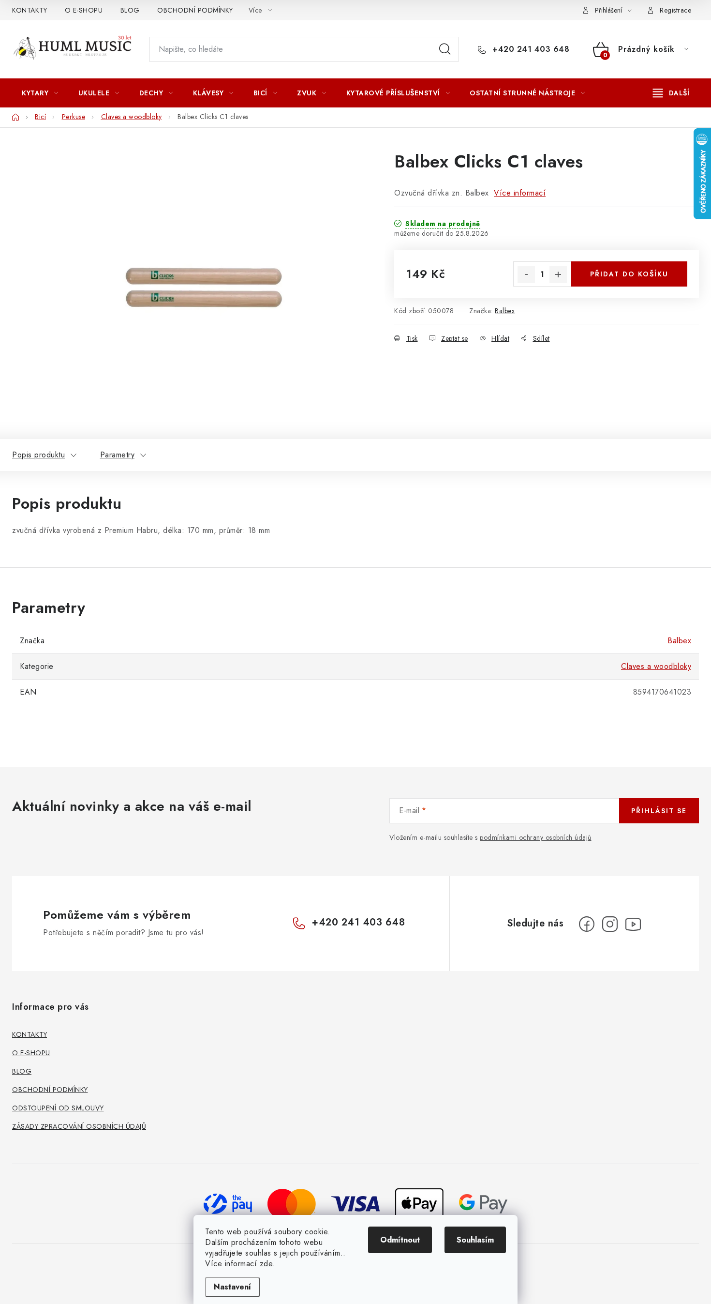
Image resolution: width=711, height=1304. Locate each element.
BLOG (130, 10)
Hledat (445, 49)
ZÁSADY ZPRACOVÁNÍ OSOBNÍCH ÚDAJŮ (79, 1126)
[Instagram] (610, 924)
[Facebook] (586, 924)
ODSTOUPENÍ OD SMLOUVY (58, 1108)
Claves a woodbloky (656, 666)
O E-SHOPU (84, 10)
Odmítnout (400, 1239)
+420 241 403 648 (529, 49)
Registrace (675, 10)
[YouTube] (633, 924)
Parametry (117, 454)
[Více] (671, 92)
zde (266, 1263)
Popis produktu (38, 454)
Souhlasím (475, 1239)
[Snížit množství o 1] (526, 274)
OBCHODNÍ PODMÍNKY (195, 10)
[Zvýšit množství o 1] (558, 274)
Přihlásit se (659, 811)
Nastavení (232, 1286)
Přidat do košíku (629, 274)
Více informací (520, 192)
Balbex (505, 311)
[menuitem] (40, 92)
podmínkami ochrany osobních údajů (536, 837)
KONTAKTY (29, 10)
